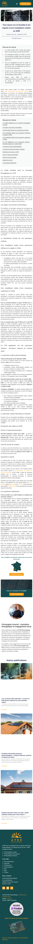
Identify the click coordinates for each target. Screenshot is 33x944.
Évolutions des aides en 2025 (11, 152)
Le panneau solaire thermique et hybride (14, 149)
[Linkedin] (7, 888)
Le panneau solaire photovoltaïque (12, 146)
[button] (17, 4)
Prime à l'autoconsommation (10, 154)
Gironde (20, 484)
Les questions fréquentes (9, 163)
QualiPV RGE (12, 486)
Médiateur (5, 939)
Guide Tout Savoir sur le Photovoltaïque (16, 918)
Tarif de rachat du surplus (9, 157)
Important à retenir (8, 160)
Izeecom (9, 898)
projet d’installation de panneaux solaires (16, 91)
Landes (13, 484)
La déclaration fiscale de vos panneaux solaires (16, 130)
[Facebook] (3, 888)
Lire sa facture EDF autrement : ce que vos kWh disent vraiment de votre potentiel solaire (16, 700)
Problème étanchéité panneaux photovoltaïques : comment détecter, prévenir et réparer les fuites (16, 755)
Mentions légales (7, 937)
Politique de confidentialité (20, 937)
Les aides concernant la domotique (12, 127)
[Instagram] (11, 888)
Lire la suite (4, 709)
